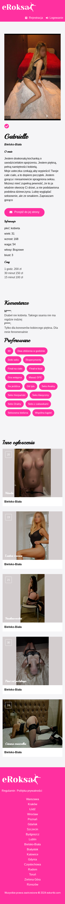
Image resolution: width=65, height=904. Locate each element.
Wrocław (32, 814)
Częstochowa (32, 864)
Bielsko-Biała (13, 144)
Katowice (32, 854)
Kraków (32, 804)
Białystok (32, 849)
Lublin (32, 839)
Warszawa (32, 799)
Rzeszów (32, 884)
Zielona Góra (32, 879)
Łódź (32, 809)
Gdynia (32, 859)
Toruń (32, 874)
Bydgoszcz (32, 834)
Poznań (32, 819)
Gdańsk (32, 824)
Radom (32, 869)
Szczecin (32, 829)
